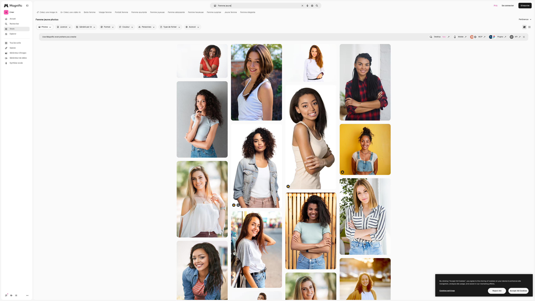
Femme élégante (247, 12)
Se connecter (508, 5)
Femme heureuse (196, 12)
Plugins (500, 37)
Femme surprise (214, 12)
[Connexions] (6, 295)
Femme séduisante (176, 12)
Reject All (497, 291)
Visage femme (105, 12)
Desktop (440, 37)
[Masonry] (524, 27)
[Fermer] (524, 37)
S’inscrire (525, 5)
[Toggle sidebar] (27, 5)
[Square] (529, 27)
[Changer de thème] (16, 295)
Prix (496, 5)
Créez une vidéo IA (72, 12)
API (516, 37)
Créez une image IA (48, 12)
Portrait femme (121, 12)
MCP (480, 37)
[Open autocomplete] (214, 6)
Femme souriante (139, 12)
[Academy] (11, 295)
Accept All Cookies (518, 291)
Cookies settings (447, 290)
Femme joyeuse (157, 12)
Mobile (460, 37)
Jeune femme (230, 12)
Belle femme (89, 12)
